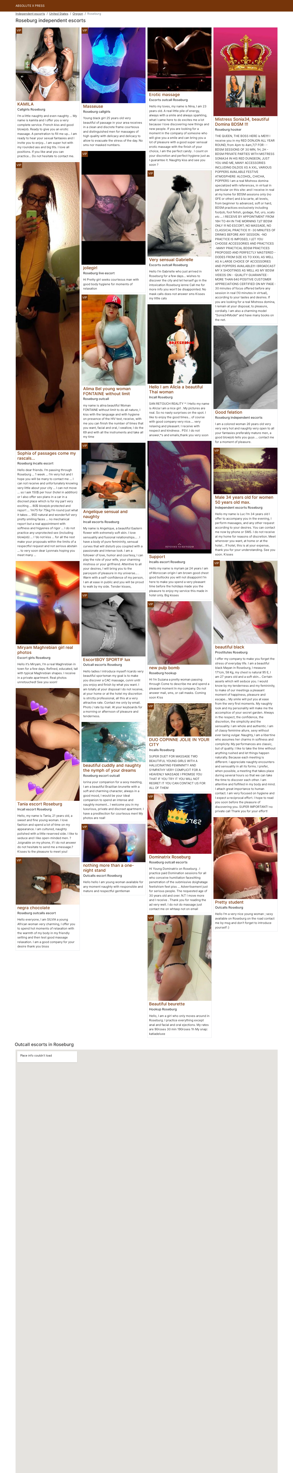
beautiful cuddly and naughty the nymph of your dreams (112, 768)
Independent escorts (30, 14)
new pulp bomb (164, 667)
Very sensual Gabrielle (171, 259)
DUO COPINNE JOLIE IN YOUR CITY (179, 742)
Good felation (228, 412)
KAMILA (25, 104)
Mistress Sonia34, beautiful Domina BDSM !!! (242, 122)
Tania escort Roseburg (39, 803)
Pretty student (229, 902)
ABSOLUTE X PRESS (30, 6)
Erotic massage (164, 94)
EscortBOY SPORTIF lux (106, 659)
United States (58, 14)
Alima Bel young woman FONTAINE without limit (107, 391)
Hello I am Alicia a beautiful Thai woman (176, 389)
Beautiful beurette (167, 1003)
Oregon (78, 14)
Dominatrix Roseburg (170, 856)
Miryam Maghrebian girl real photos (45, 650)
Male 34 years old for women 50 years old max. (244, 500)
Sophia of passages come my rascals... (46, 456)
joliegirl (90, 267)
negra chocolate (33, 907)
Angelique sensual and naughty (105, 514)
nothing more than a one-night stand (108, 868)
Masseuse (93, 106)
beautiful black (229, 646)
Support (157, 556)
